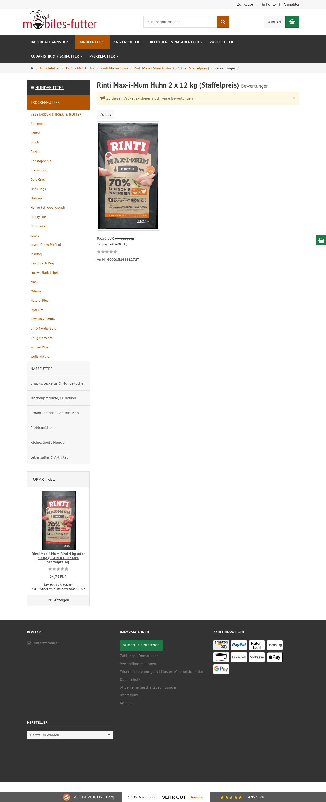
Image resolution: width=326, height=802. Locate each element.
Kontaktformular (44, 642)
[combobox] (70, 735)
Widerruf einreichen (141, 645)
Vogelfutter (222, 41)
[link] (107, 252)
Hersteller (37, 722)
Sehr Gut (174, 797)
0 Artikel (274, 21)
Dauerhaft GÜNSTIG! (50, 41)
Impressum (129, 694)
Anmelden (292, 4)
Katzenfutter (126, 41)
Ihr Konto (268, 4)
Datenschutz (130, 679)
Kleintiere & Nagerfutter (175, 41)
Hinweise (196, 797)
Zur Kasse (245, 4)
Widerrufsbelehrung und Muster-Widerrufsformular (161, 671)
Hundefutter (91, 41)
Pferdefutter (102, 56)
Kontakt (126, 702)
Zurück (105, 114)
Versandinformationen (138, 663)
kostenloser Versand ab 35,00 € (66, 589)
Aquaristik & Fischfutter (55, 56)
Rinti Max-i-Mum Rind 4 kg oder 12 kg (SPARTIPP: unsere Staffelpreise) (58, 558)
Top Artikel (43, 479)
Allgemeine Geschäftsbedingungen (148, 687)
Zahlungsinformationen (139, 655)
